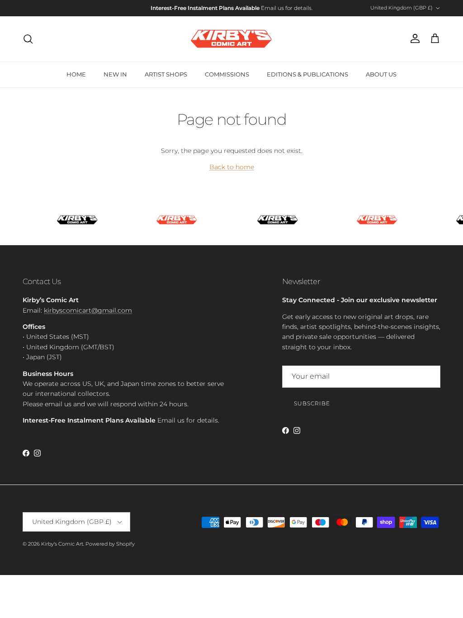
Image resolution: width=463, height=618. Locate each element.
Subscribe (312, 403)
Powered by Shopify (110, 544)
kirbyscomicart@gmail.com (88, 310)
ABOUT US (381, 74)
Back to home (231, 167)
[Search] (28, 38)
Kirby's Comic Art (62, 544)
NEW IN (115, 74)
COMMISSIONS (227, 74)
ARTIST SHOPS (166, 74)
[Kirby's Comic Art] (231, 38)
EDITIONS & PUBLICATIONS (307, 74)
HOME (76, 74)
